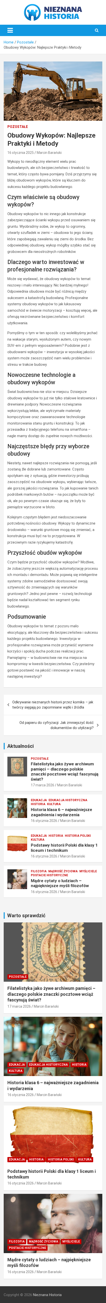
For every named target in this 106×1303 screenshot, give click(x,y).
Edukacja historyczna (68, 800)
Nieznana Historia (47, 1295)
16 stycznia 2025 (20, 153)
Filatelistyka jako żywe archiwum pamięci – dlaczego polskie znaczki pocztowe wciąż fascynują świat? (64, 771)
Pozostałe (17, 127)
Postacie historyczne (49, 875)
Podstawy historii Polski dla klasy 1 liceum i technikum (64, 848)
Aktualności (20, 746)
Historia (38, 804)
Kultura (54, 804)
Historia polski (78, 835)
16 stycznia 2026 (44, 821)
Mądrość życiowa (63, 871)
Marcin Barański (49, 153)
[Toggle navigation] (10, 30)
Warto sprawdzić (26, 915)
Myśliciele (88, 871)
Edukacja (39, 800)
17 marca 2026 (42, 785)
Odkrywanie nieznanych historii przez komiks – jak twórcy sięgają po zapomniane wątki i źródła (52, 705)
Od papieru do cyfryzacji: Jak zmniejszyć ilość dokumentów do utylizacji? (56, 725)
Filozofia (39, 871)
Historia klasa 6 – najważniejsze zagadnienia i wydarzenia (61, 812)
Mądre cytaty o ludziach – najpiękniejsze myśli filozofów (60, 883)
